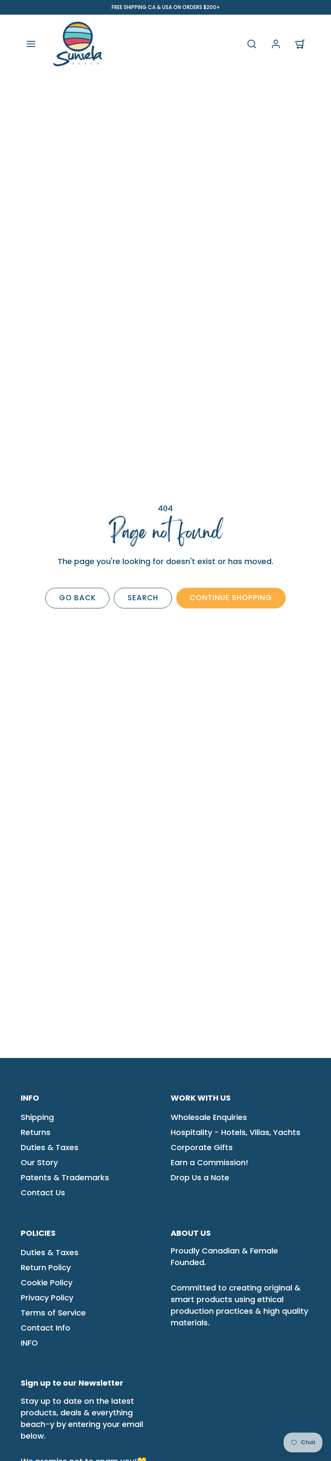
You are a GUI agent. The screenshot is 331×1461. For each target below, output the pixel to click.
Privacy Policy (47, 1297)
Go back (77, 597)
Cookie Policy (46, 1282)
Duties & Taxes (49, 1147)
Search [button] (143, 597)
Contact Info (45, 1327)
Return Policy (46, 1267)
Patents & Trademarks (65, 1177)
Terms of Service (53, 1312)
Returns (35, 1132)
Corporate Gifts (202, 1147)
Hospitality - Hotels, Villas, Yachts (235, 1132)
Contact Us (43, 1192)
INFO (29, 1342)
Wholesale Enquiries (209, 1117)
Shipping (37, 1117)
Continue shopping (231, 597)
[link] (275, 44)
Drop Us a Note (200, 1177)
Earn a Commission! (209, 1162)
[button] (31, 44)
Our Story (39, 1162)
